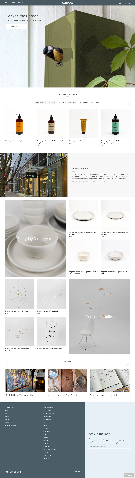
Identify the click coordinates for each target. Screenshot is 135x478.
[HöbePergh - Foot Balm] (83, 123)
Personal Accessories (50, 449)
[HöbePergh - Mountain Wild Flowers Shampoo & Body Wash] (115, 123)
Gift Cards (46, 431)
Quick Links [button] (9, 407)
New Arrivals (47, 410)
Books (45, 425)
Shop (6, 410)
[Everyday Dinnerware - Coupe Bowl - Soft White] (115, 254)
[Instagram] (79, 471)
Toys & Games (48, 455)
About (6, 413)
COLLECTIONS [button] (48, 407)
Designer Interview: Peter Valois (104, 395)
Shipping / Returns (10, 425)
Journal (7, 416)
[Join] (128, 446)
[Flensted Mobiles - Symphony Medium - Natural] (19, 331)
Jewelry (45, 437)
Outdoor (46, 446)
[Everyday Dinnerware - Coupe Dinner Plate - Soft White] (83, 215)
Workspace (46, 458)
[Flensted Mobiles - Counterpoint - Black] (51, 331)
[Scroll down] (67, 84)
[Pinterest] (76, 471)
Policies (7, 422)
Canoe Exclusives (48, 413)
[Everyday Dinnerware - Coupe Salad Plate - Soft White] (115, 215)
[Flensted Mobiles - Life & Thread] (51, 294)
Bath (44, 422)
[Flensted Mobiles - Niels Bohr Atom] (19, 294)
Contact (7, 419)
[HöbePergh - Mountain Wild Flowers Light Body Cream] (51, 123)
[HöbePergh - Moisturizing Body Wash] (19, 123)
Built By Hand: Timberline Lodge (21, 395)
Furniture (46, 428)
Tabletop (46, 452)
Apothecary (47, 416)
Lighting (45, 443)
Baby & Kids (47, 419)
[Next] (128, 104)
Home (45, 434)
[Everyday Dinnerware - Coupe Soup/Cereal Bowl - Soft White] (83, 254)
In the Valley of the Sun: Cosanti (63, 395)
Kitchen (45, 440)
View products (16, 26)
